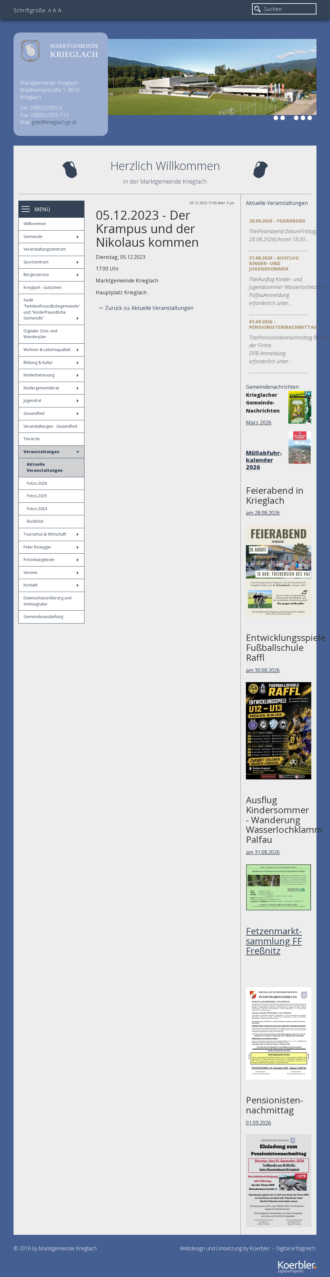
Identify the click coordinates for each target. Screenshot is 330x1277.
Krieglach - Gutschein (43, 287)
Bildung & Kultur (38, 362)
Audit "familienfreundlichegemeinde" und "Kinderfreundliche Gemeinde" (52, 309)
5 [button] (304, 119)
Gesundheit (34, 413)
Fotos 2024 (37, 508)
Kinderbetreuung (39, 375)
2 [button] (283, 119)
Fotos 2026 (37, 483)
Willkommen (35, 223)
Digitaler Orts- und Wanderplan (40, 334)
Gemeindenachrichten (272, 386)
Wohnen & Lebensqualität (47, 349)
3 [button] (290, 119)
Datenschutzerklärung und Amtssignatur (48, 601)
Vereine (30, 572)
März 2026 (258, 422)
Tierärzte (32, 439)
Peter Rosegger (38, 547)
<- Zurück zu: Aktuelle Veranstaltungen (146, 307)
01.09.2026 (258, 1122)
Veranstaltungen (41, 451)
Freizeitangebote (39, 559)
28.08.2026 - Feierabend (277, 221)
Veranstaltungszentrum (45, 249)
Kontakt (30, 585)
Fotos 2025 (37, 496)
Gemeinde (33, 236)
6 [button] (310, 119)
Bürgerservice (36, 274)
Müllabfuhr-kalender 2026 (264, 460)
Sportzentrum (36, 262)
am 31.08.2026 (263, 852)
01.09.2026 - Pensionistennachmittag (283, 324)
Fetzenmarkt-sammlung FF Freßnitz (274, 941)
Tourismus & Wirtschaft (45, 534)
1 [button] (277, 119)
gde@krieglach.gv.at (54, 122)
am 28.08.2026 (263, 512)
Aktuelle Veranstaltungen (45, 467)
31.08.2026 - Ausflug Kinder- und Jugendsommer (274, 263)
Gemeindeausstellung (43, 616)
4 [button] (297, 119)
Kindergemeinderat (41, 388)
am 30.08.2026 (263, 670)
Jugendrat (32, 400)
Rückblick (35, 521)
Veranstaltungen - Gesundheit (50, 426)
